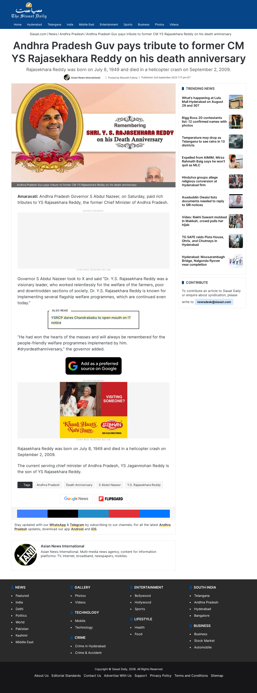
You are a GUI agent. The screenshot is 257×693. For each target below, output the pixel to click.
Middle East (86, 24)
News (53, 34)
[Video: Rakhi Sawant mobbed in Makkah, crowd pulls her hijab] (236, 221)
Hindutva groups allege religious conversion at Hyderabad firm (200, 181)
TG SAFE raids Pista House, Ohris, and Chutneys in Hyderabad (203, 241)
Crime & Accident (88, 653)
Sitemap (217, 676)
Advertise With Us (118, 676)
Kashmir (22, 635)
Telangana (54, 24)
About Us (41, 676)
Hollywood (143, 602)
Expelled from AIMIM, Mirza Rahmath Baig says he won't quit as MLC (203, 161)
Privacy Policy (160, 676)
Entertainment (109, 24)
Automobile (203, 647)
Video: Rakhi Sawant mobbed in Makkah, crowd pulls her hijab (204, 221)
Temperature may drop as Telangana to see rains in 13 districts (203, 141)
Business (143, 24)
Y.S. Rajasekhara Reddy (144, 485)
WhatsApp (57, 525)
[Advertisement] (93, 240)
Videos (174, 24)
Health (140, 627)
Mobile (80, 621)
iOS (93, 529)
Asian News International (85, 77)
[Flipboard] (111, 498)
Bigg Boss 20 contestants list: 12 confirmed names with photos (204, 121)
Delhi (19, 609)
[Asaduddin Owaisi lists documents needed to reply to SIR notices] (236, 201)
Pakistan (22, 629)
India (70, 24)
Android (77, 529)
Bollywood (143, 596)
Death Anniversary (79, 485)
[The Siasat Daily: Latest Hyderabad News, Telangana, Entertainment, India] (29, 10)
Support (141, 676)
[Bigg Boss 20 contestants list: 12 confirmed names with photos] (236, 122)
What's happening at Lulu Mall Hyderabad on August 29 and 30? (202, 101)
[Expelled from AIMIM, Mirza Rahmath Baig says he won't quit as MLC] (236, 161)
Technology (84, 627)
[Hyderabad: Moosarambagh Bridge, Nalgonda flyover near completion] (236, 261)
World (20, 622)
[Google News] (76, 498)
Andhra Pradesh (72, 34)
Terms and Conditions (191, 676)
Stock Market (204, 641)
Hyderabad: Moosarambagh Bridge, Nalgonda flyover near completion (203, 260)
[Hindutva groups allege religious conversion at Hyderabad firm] (236, 181)
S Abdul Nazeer (110, 485)
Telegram (77, 525)
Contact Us (92, 676)
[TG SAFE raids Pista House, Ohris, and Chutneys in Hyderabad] (236, 241)
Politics (21, 615)
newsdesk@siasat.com (214, 302)
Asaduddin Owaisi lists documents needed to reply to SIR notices (203, 201)
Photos (159, 24)
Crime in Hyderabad (90, 646)
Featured (22, 596)
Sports (128, 24)
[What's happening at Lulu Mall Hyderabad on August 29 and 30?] (236, 102)
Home (17, 24)
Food (138, 634)
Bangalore (201, 615)
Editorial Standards (66, 676)
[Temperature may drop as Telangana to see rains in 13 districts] (236, 142)
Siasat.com (37, 34)
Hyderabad (34, 24)
